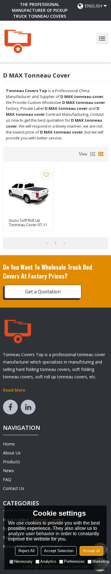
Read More (14, 390)
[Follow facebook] (10, 407)
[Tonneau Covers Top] (18, 41)
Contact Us (13, 488)
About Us (12, 453)
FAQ (7, 479)
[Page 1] (46, 243)
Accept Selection (58, 551)
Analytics (48, 561)
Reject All (26, 551)
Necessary (23, 561)
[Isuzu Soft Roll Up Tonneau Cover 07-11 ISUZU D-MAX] (28, 193)
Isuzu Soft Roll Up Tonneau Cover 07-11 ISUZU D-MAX (28, 224)
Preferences (74, 561)
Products (11, 461)
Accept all (91, 551)
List (93, 154)
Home (9, 444)
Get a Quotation (43, 291)
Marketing (100, 561)
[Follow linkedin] (28, 407)
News (8, 470)
